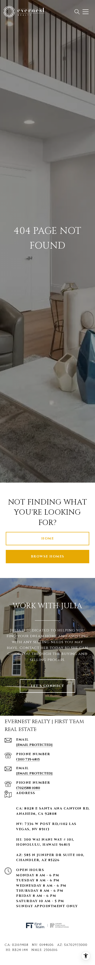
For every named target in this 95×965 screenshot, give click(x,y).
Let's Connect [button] (47, 686)
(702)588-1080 (28, 788)
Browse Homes (47, 556)
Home (47, 538)
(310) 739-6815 (28, 759)
